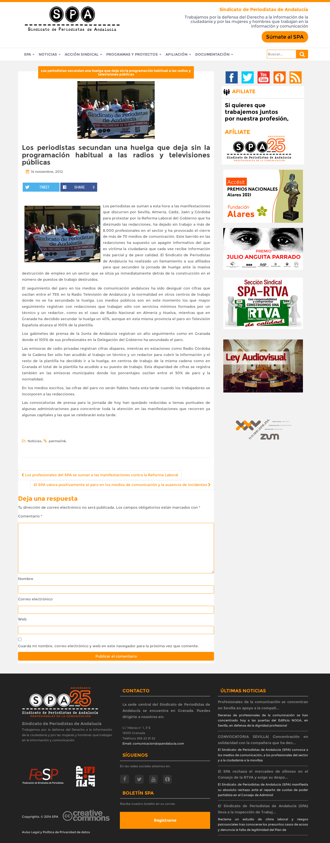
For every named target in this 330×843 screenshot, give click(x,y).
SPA (28, 54)
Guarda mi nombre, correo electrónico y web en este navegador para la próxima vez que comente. (108, 646)
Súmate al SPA (285, 37)
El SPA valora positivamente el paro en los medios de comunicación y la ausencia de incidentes (121, 484)
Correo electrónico (35, 599)
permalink (57, 441)
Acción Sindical (82, 54)
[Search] (302, 54)
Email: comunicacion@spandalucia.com (153, 743)
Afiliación (177, 54)
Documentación (212, 54)
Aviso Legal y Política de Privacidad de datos (56, 832)
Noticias (48, 54)
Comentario (30, 516)
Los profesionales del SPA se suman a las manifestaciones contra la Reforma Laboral (101, 475)
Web (22, 619)
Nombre (25, 578)
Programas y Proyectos (132, 54)
